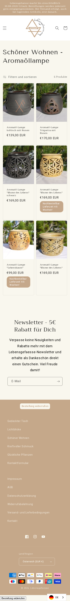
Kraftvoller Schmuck (20, 446)
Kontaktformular (18, 463)
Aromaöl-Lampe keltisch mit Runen (18, 129)
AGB (10, 487)
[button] (5, 28)
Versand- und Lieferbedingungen (28, 512)
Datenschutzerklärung (21, 495)
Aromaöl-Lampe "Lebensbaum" (16, 266)
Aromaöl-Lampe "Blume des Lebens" (51, 191)
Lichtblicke (14, 429)
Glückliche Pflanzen (20, 454)
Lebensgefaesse (39, 588)
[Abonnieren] (58, 381)
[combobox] (56, 597)
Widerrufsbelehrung (20, 504)
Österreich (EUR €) (33, 561)
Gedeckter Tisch (17, 421)
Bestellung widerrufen (13, 598)
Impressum (14, 478)
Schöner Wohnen (18, 437)
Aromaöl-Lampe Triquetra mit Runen (49, 130)
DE (57, 597)
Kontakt (12, 520)
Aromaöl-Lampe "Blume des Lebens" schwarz (18, 192)
